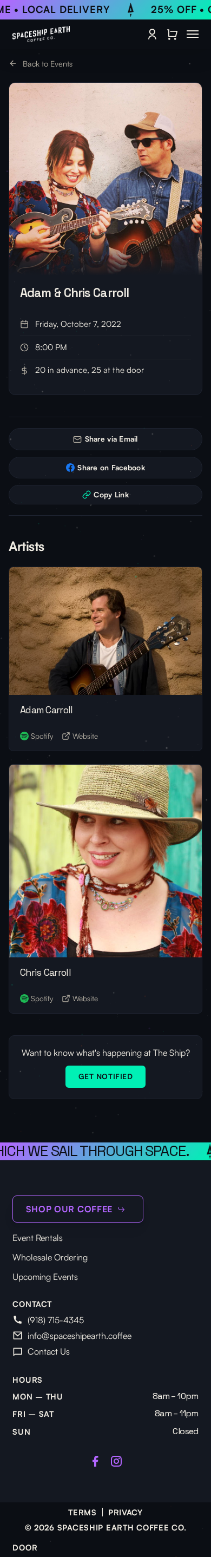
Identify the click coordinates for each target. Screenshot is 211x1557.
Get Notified (105, 1076)
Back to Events (46, 63)
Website (85, 735)
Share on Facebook (111, 467)
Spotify (42, 735)
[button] (193, 34)
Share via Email (111, 438)
